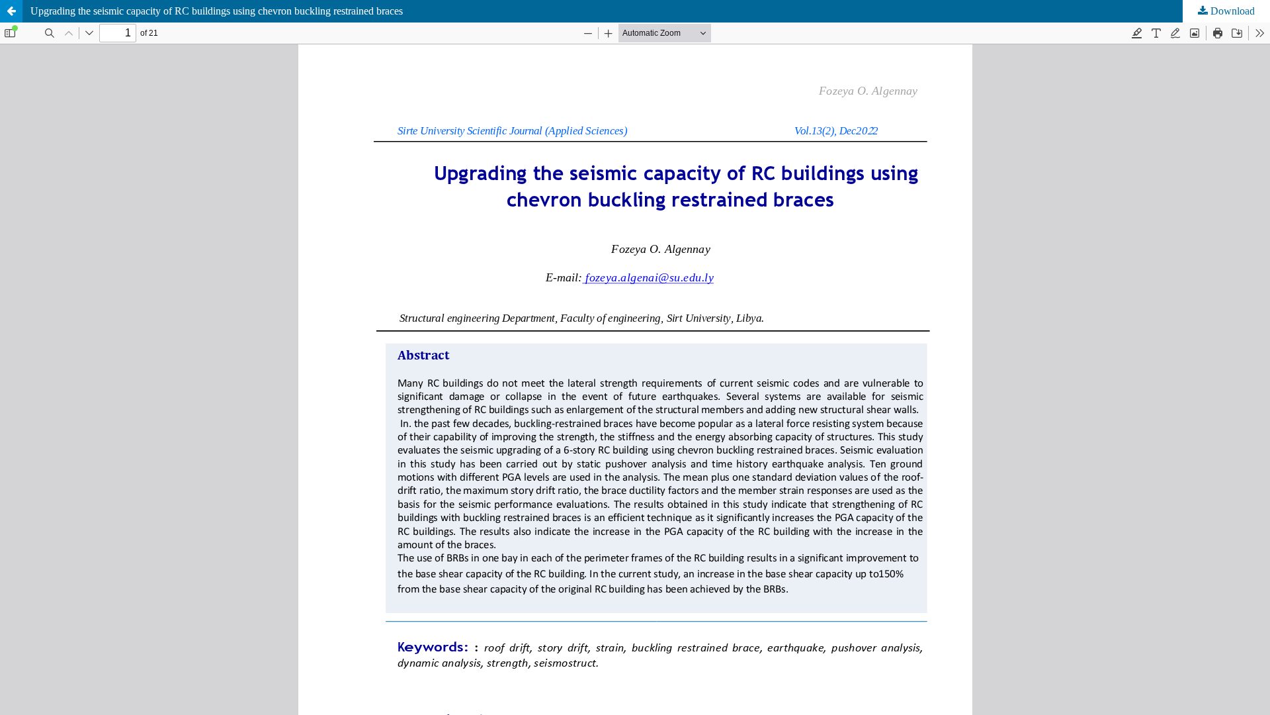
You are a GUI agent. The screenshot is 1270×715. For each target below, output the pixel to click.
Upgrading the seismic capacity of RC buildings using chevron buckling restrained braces (216, 11)
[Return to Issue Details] (11, 11)
